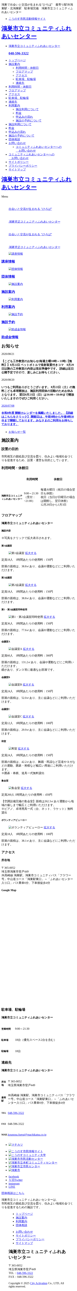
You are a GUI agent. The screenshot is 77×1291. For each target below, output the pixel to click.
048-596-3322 (19, 53)
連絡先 (20, 82)
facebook (14, 1176)
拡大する (31, 553)
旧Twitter (16, 1179)
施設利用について (27, 109)
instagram (14, 1183)
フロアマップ (24, 71)
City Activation (38, 1283)
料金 (18, 113)
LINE (12, 1186)
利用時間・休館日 (27, 67)
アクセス (21, 75)
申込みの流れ (24, 116)
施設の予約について (29, 120)
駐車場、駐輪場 (26, 79)
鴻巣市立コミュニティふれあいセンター (34, 45)
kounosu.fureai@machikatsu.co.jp (27, 1134)
